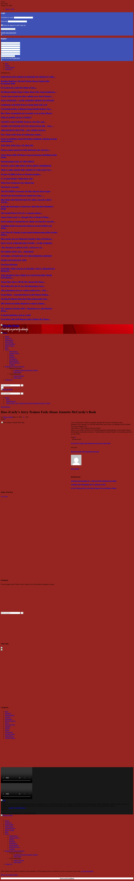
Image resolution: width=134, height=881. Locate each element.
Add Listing (17, 372)
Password (4, 21)
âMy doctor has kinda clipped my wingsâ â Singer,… (23, 303)
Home (7, 336)
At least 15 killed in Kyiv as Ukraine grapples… (21, 174)
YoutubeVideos (10, 344)
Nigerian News (14, 353)
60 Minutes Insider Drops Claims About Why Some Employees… (29, 92)
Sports (7, 730)
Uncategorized (10, 734)
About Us (8, 338)
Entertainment (13, 361)
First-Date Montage (9, 264)
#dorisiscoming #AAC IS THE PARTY (17, 161)
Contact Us (8, 69)
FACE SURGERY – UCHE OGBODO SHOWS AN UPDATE (27, 100)
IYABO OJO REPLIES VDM (13, 260)
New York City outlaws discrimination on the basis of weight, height (90, 443)
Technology (13, 359)
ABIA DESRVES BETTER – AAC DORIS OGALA (23, 130)
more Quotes (4, 496)
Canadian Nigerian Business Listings (25, 370)
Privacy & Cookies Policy (9, 875)
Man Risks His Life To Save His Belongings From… (23, 286)
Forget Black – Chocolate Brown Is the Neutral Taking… (25, 295)
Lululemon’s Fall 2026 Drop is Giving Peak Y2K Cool (24, 105)
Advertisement (10, 67)
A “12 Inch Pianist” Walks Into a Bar (17, 178)
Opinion (7, 726)
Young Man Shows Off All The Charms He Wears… (23, 282)
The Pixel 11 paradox (10, 187)
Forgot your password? (8, 33)
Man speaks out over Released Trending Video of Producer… (27, 239)
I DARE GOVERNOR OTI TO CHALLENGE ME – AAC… (27, 126)
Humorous (8, 719)
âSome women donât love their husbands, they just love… (25, 150)
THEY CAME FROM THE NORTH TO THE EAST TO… (26, 170)
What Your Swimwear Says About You (17, 183)
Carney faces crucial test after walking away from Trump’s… (27, 96)
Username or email (7, 17)
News (7, 349)
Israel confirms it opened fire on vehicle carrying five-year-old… (28, 221)
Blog (6, 63)
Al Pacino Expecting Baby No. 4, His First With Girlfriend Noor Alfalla (93, 481)
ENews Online (8, 417)
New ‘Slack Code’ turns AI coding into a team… (21, 134)
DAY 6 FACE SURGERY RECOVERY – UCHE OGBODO (26, 243)
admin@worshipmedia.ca (17, 808)
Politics (11, 355)
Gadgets (12, 365)
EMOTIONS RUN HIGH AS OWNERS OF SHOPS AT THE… (28, 77)
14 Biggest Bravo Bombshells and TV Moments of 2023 (88, 484)
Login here (16, 58)
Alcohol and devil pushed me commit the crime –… (22, 195)
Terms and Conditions (67, 878)
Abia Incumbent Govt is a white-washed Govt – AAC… (24, 290)
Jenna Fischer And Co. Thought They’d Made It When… (25, 217)
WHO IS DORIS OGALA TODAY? (16, 117)
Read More (89, 871)
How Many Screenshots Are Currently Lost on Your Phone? (26, 113)
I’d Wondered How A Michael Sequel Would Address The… (26, 109)
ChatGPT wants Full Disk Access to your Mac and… (23, 122)
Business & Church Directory (15, 366)
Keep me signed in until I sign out (14, 25)
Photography (9, 340)
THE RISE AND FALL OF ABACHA (17, 145)
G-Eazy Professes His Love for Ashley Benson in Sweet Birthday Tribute (93, 488)
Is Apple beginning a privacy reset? (16, 315)
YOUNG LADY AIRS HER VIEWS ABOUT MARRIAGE (26, 166)
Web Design (9, 342)
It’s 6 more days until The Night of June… (19, 88)
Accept (83, 871)
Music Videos (9, 346)
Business (12, 357)
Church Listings (18, 376)
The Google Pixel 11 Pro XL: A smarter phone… (21, 213)
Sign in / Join (9, 9)
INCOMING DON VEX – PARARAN (17, 252)
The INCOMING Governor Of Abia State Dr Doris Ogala (25, 191)
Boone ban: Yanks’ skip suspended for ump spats (85, 451)
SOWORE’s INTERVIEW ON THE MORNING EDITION (26, 256)
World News (13, 351)
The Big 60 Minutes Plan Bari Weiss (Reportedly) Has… (25, 299)
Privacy (7, 65)
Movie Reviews (14, 363)
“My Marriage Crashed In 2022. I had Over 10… (22, 247)
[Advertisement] (16, 510)
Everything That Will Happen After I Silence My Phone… (26, 319)
